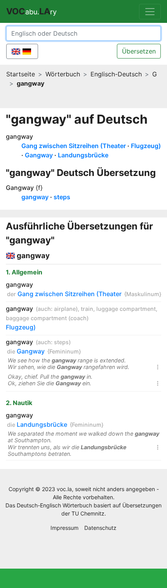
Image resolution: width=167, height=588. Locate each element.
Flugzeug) (146, 146)
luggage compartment (126, 308)
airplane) (66, 308)
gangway (19, 136)
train (87, 308)
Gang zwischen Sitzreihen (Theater (73, 146)
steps (62, 197)
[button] (157, 368)
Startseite (20, 74)
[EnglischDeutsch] (22, 51)
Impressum (64, 527)
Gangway (39, 155)
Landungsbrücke (83, 155)
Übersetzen (139, 51)
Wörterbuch (62, 74)
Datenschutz (100, 527)
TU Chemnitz (87, 513)
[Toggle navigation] (150, 11)
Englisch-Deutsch (116, 74)
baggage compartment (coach (46, 318)
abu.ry (31, 11)
